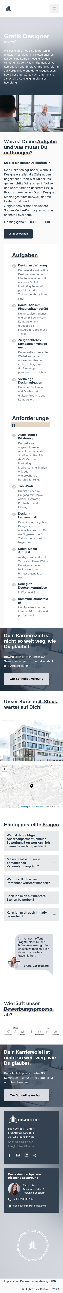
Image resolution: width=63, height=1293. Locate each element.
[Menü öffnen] (54, 8)
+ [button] (5, 769)
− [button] (5, 774)
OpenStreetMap (36, 806)
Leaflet (24, 806)
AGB (53, 1281)
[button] (32, 786)
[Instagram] (19, 1155)
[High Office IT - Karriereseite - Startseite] (8, 8)
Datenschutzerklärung (34, 1281)
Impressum (11, 1281)
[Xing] (36, 1155)
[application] (31, 786)
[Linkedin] (27, 1155)
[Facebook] (11, 1155)
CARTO (59, 806)
